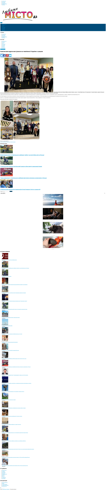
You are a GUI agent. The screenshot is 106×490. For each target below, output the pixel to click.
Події (3, 26)
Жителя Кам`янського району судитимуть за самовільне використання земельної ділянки (16, 383)
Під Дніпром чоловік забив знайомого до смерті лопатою (11, 424)
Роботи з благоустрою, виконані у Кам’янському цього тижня (12, 333)
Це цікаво (3, 478)
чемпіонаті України (10, 141)
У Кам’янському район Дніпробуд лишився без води (10, 350)
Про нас (3, 29)
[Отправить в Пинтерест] (7, 56)
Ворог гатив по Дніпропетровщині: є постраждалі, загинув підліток (13, 391)
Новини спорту (4, 3)
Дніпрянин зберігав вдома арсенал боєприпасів (10, 342)
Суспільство (4, 1)
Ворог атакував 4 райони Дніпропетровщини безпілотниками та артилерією (14, 284)
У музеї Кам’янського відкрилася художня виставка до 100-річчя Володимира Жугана (16, 457)
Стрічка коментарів (5, 485)
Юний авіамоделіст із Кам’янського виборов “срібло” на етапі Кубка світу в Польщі (22, 155)
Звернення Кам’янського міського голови (9, 399)
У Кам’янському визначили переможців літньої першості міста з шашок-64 (20, 189)
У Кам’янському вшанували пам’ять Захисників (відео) (11, 317)
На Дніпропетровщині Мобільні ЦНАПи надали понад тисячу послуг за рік (14, 358)
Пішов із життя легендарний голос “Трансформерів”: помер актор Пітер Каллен (15, 375)
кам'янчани (4, 141)
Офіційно (3, 4)
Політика (3, 27)
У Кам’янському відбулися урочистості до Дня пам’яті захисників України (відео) (15, 432)
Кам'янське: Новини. (6, 489)
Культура (3, 473)
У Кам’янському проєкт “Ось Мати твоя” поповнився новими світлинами (14, 292)
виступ (1, 141)
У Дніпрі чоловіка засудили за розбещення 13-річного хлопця (12, 416)
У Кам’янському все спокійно (6, 276)
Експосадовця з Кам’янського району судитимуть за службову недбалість (14, 440)
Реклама (3, 28)
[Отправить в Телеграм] (3, 57)
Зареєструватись (5, 482)
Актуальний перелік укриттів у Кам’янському (9, 259)
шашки (14, 141)
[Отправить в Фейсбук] (4, 56)
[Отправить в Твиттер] (1, 56)
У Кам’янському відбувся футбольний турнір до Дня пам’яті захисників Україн (21, 166)
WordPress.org (4, 486)
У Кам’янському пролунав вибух (7, 325)
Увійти (3, 483)
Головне (3, 25)
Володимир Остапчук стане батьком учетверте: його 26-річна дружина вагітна (15, 465)
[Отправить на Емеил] (10, 56)
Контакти (3, 30)
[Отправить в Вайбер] (2, 57)
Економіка (3, 2)
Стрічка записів (4, 484)
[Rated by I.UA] (2, 488)
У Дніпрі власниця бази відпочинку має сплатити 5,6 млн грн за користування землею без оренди (18, 449)
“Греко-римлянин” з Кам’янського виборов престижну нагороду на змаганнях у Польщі (23, 178)
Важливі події (4, 24)
